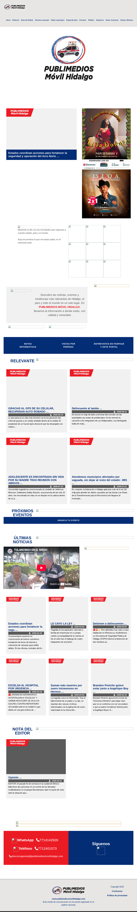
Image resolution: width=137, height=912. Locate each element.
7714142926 (48, 840)
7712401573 (47, 848)
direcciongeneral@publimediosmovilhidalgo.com (37, 856)
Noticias (15, 20)
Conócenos (117, 891)
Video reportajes (57, 20)
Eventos (82, 20)
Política (91, 20)
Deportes (100, 20)
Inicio (8, 20)
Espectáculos (72, 20)
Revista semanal (42, 20)
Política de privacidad (117, 895)
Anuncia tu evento (68, 520)
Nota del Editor (27, 20)
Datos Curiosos (112, 20)
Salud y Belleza (126, 20)
